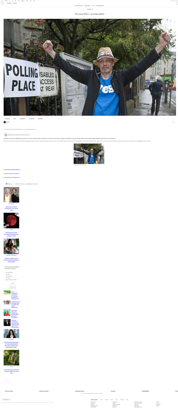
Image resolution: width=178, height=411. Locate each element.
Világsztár (11, 339)
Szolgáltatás (122, 399)
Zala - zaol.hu (157, 405)
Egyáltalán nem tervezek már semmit (11, 279)
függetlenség (31, 118)
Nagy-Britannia (22, 118)
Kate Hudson (11, 203)
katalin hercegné (79, 5)
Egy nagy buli (8, 274)
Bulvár (117, 399)
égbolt (11, 229)
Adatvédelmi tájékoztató (44, 390)
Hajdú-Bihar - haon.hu (114, 405)
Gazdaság (106, 399)
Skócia (14, 118)
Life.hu (7, 121)
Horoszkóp (9, 3)
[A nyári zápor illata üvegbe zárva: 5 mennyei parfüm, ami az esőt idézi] (11, 357)
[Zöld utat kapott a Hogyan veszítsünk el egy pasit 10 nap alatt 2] (11, 195)
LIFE (29, 183)
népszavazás (90, 9)
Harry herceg (87, 5)
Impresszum (113, 390)
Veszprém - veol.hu (158, 404)
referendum (40, 118)
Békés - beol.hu (92, 404)
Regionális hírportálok (94, 399)
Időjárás (15, 3)
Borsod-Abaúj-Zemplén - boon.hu (94, 405)
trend (11, 366)
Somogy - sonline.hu (136, 405)
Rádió (127, 399)
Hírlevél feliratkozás (9, 390)
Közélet (101, 399)
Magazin (111, 399)
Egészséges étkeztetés (11, 255)
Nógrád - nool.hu (136, 404)
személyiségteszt (100, 5)
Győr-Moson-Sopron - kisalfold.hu (116, 404)
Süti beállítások (145, 391)
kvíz (93, 5)
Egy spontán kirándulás (9, 272)
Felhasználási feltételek (79, 390)
